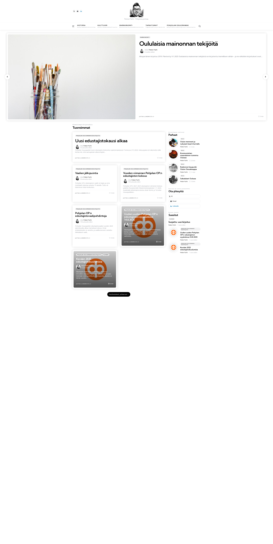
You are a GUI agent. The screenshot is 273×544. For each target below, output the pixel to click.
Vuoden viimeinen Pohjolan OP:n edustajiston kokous (142, 174)
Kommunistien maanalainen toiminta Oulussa (189, 155)
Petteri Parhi (153, 50)
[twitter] (74, 11)
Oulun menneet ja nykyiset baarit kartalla (190, 143)
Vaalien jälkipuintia (86, 173)
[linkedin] (81, 11)
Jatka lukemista (82, 158)
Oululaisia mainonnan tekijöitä (178, 43)
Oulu (182, 138)
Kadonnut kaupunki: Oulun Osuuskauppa (188, 168)
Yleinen (105, 254)
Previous (7, 77)
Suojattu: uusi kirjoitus (179, 222)
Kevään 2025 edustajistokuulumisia (89, 260)
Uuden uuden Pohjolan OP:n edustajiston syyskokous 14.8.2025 (141, 216)
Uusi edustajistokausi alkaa (101, 140)
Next (265, 77)
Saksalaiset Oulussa (188, 179)
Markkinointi (145, 37)
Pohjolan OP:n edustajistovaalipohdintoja (91, 214)
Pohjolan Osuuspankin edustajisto (88, 135)
